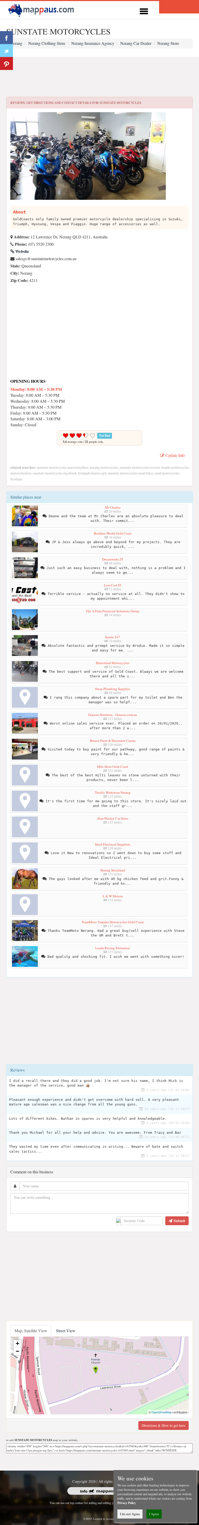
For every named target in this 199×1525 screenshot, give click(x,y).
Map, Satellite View (31, 1330)
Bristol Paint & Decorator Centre (113, 740)
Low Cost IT (112, 585)
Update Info (174, 455)
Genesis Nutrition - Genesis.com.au (112, 714)
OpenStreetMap (162, 1412)
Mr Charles (112, 507)
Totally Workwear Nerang (113, 792)
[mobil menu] (143, 10)
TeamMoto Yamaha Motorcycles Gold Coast (113, 922)
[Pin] (6, 63)
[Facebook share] (6, 37)
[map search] (42, 9)
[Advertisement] (99, 77)
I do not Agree (130, 1514)
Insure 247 (112, 637)
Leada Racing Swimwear (112, 948)
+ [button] (17, 1343)
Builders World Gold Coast (113, 533)
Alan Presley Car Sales (112, 818)
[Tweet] (6, 50)
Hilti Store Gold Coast (112, 766)
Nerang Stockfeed (112, 870)
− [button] (17, 1351)
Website (21, 251)
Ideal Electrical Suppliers (112, 844)
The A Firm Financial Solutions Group (112, 611)
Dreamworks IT (112, 559)
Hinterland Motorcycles (112, 663)
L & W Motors (113, 896)
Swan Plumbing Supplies (112, 688)
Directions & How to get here (163, 1425)
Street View (65, 1330)
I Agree (154, 1514)
